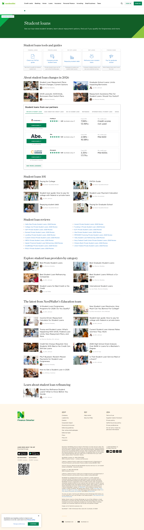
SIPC (84, 487)
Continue (33, 524)
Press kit (64, 437)
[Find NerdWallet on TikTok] (120, 452)
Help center (87, 415)
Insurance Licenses (78, 467)
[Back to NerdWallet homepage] (25, 11)
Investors (65, 440)
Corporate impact (67, 422)
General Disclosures (69, 491)
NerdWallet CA (84, 521)
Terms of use (110, 415)
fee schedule (78, 491)
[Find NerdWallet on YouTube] (111, 452)
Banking (37, 3)
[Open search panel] (122, 3)
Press (63, 435)
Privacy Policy (74, 489)
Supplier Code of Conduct (114, 418)
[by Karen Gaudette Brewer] (41, 184)
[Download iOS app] (22, 454)
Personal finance (69, 3)
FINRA (80, 487)
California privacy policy (113, 422)
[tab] (34, 112)
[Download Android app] (34, 454)
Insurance (58, 3)
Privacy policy (110, 420)
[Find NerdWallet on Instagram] (114, 452)
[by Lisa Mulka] (41, 291)
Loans (51, 3)
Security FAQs (88, 418)
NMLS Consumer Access (68, 459)
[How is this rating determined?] (74, 121)
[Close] (38, 516)
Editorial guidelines (68, 427)
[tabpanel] (72, 138)
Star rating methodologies (70, 430)
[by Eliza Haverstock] (91, 196)
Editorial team (66, 432)
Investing (80, 3)
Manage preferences (19, 524)
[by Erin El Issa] (91, 351)
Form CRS (96, 488)
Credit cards (28, 3)
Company (65, 415)
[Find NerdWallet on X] (107, 452)
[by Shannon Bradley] (41, 87)
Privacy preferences (112, 425)
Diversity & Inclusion (68, 425)
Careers (64, 420)
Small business (90, 3)
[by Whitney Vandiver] (41, 373)
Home (44, 3)
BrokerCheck (91, 491)
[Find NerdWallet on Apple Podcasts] (117, 452)
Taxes (99, 3)
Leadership (65, 418)
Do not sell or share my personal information (113, 428)
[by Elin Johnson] (91, 87)
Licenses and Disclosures (82, 459)
